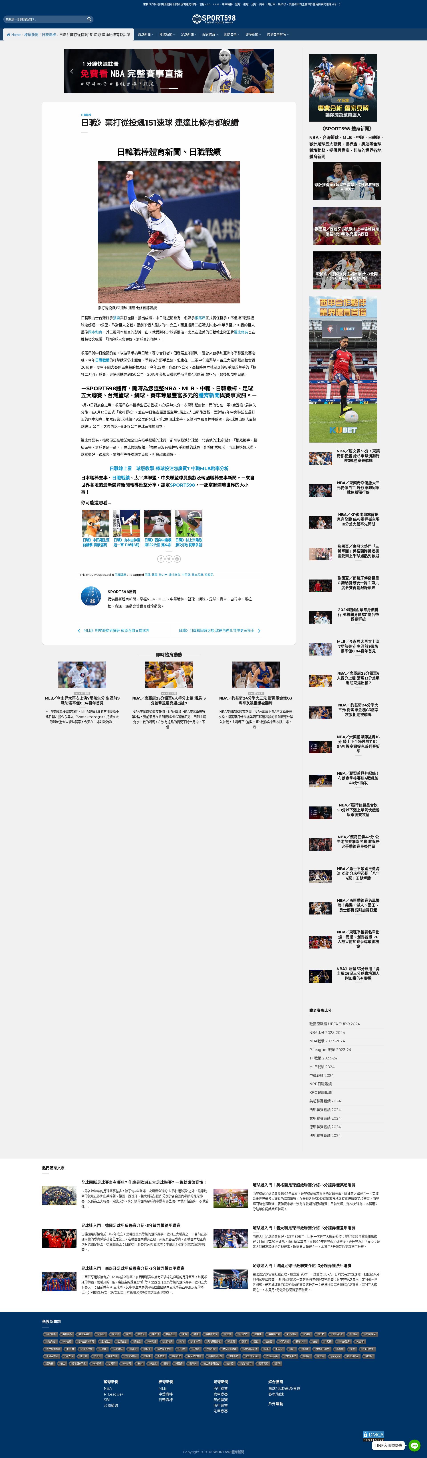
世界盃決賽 (52, 1356)
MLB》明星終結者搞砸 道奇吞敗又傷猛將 (116, 630)
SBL (107, 1400)
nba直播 (67, 1341)
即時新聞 (252, 34)
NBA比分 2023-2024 (327, 1033)
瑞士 (62, 1363)
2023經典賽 (131, 1356)
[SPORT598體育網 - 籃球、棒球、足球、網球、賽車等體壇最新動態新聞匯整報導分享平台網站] (213, 19)
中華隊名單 (274, 1334)
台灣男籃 (211, 1349)
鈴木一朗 (195, 1341)
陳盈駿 (115, 1334)
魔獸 (256, 1341)
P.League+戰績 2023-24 (330, 1050)
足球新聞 (187, 34)
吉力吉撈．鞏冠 (86, 1341)
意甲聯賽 (221, 1394)
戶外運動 (275, 1404)
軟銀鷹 (231, 1341)
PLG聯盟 (291, 1334)
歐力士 (163, 574)
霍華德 (258, 1334)
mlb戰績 (152, 1341)
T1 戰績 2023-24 (323, 1058)
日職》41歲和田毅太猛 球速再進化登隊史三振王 (217, 630)
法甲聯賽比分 (215, 1356)
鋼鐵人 (306, 1356)
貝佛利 (182, 1349)
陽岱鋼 (369, 1356)
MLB (163, 1388)
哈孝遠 (230, 1363)
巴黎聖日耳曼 (79, 1363)
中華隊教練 (211, 1334)
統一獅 (83, 1356)
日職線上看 (121, 468)
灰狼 (181, 1341)
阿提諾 (147, 1356)
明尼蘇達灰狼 (250, 1349)
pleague (335, 1356)
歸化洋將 (242, 1334)
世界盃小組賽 (229, 1349)
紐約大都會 (337, 1334)
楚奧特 (321, 1334)
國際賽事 (230, 34)
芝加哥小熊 (86, 1349)
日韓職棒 (49, 35)
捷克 (315, 1341)
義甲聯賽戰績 (53, 1349)
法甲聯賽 (221, 1411)
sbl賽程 (101, 1334)
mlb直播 (69, 1356)
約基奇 (279, 1349)
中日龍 (186, 574)
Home (16, 35)
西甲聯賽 (221, 1388)
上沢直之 (122, 1341)
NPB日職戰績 (320, 1084)
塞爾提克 (176, 1356)
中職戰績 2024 (321, 1075)
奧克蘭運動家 (214, 1341)
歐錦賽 (147, 1349)
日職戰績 (121, 478)
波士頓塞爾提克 (211, 1363)
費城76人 (300, 1341)
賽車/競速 (276, 1394)
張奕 (116, 318)
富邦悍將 (234, 1356)
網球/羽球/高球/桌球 (284, 1388)
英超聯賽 (221, 1400)
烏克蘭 (360, 1341)
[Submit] (89, 19)
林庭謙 (305, 1349)
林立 (128, 1334)
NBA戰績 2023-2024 (327, 1041)
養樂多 (193, 1363)
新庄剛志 (50, 1341)
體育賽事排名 (276, 34)
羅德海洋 (118, 1349)
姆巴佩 (179, 1363)
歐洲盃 (133, 1349)
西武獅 (327, 1341)
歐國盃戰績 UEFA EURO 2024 (334, 1024)
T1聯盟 (353, 1334)
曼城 (166, 1363)
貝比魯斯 (67, 1334)
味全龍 (153, 1363)
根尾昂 (200, 318)
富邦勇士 (170, 1334)
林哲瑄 (196, 1349)
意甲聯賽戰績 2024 (325, 1118)
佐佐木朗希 (246, 1363)
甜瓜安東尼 (370, 1334)
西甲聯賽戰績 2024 (325, 1110)
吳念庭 (137, 1341)
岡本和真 (95, 332)
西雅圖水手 (272, 1356)
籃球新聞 (144, 34)
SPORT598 (182, 485)
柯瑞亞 (161, 1356)
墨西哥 (141, 1334)
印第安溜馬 (344, 1341)
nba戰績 (97, 1363)
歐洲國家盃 (352, 1356)
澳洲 (292, 1349)
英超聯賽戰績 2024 (325, 1101)
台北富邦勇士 (322, 1349)
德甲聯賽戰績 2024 (325, 1127)
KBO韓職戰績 (320, 1093)
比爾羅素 (263, 1363)
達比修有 (241, 332)
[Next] (266, 71)
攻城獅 (307, 1334)
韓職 (154, 574)
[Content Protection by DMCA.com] (374, 1436)
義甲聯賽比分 (164, 1349)
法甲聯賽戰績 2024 (325, 1135)
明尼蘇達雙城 (194, 1356)
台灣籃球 (111, 1406)
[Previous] (72, 71)
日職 (147, 574)
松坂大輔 (284, 1341)
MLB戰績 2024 (321, 1067)
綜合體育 (208, 34)
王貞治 (269, 1341)
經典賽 (49, 1363)
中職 (184, 1334)
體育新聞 (209, 395)
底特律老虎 (290, 1356)
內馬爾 (70, 1349)
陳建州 (155, 1334)
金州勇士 (105, 1341)
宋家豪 (339, 1349)
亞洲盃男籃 (84, 1334)
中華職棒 (166, 1394)
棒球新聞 (31, 35)
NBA (108, 1388)
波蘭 (244, 1341)
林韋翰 (103, 1349)
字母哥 (112, 1363)
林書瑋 (227, 1334)
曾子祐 (97, 1356)
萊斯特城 (167, 1341)
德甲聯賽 (221, 1406)
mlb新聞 (127, 1363)
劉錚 (277, 1363)
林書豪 (320, 1356)
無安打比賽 (367, 1349)
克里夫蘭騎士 (252, 1356)
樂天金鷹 (112, 1356)
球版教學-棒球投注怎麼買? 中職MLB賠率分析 (182, 468)
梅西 (140, 1363)
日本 (266, 1349)
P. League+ (114, 1394)
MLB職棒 (51, 1334)
